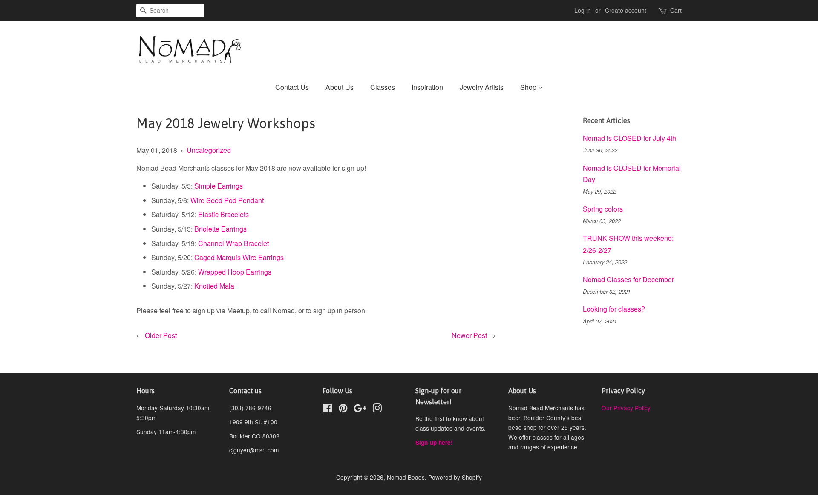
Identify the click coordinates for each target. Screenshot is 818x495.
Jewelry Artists (482, 87)
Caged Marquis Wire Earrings (239, 257)
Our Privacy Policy (626, 407)
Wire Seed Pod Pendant (227, 200)
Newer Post (469, 335)
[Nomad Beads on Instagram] (377, 409)
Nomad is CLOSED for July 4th (629, 138)
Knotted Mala (214, 286)
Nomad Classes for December (628, 279)
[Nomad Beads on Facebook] (327, 409)
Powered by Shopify (455, 477)
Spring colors (603, 209)
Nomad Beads (406, 477)
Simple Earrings (218, 186)
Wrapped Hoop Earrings (234, 272)
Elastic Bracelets (223, 214)
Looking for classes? (614, 309)
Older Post (161, 335)
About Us (339, 87)
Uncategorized (209, 150)
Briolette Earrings (220, 229)
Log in (582, 10)
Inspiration (427, 87)
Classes (382, 87)
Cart (676, 10)
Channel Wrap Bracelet (233, 243)
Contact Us (292, 87)
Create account (625, 10)
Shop (529, 87)
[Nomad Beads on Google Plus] (360, 409)
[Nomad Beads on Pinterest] (343, 409)
